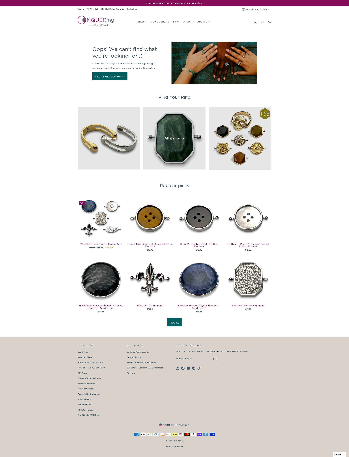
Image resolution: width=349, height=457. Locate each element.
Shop (141, 21)
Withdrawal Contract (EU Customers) (145, 368)
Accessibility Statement (89, 394)
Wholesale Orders (86, 383)
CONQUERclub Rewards (112, 9)
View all (174, 323)
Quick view (101, 238)
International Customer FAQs (91, 362)
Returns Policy (134, 357)
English (337, 454)
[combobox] (339, 454)
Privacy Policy (84, 399)
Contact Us (132, 9)
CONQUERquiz (160, 21)
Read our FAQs (85, 357)
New (176, 21)
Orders (81, 9)
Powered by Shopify (174, 446)
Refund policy (84, 404)
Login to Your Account (138, 352)
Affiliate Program (86, 410)
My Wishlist (92, 9)
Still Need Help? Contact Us (110, 77)
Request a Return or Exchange (141, 362)
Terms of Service (85, 389)
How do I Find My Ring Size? (91, 368)
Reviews (131, 373)
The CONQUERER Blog (89, 415)
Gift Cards (82, 373)
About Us (203, 21)
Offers (187, 21)
